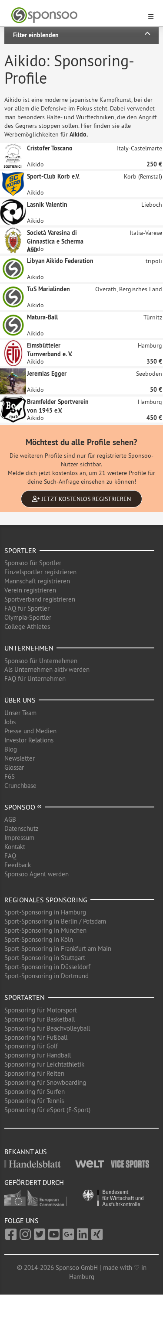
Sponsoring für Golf (31, 1046)
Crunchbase (20, 785)
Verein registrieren (30, 590)
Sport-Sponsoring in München (45, 930)
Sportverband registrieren (39, 599)
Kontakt (14, 847)
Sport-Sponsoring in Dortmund (46, 976)
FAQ (10, 856)
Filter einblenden (36, 35)
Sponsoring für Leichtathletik (44, 1064)
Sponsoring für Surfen (34, 1091)
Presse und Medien (30, 731)
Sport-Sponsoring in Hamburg (45, 912)
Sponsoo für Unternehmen (40, 661)
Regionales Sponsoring (45, 899)
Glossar (14, 767)
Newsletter (19, 758)
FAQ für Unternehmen (35, 678)
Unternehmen (28, 648)
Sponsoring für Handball (37, 1055)
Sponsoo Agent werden (36, 874)
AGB (10, 819)
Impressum (19, 837)
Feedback (17, 865)
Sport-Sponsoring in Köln (38, 939)
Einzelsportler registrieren (40, 572)
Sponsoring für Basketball (39, 1019)
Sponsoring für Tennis (34, 1100)
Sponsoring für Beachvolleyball (47, 1028)
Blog (10, 749)
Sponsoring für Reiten (34, 1073)
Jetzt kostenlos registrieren (85, 499)
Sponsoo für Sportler (32, 563)
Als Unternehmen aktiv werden (47, 669)
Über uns (20, 700)
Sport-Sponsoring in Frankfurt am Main (57, 948)
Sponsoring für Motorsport (40, 1010)
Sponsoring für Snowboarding (45, 1082)
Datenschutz (21, 828)
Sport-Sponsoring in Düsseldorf (47, 967)
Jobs (10, 722)
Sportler (20, 550)
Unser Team (20, 713)
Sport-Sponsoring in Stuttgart (44, 957)
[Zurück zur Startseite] (76, 15)
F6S (9, 776)
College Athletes (27, 626)
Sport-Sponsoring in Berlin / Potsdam (55, 921)
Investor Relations (28, 740)
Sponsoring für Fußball (35, 1037)
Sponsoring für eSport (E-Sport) (47, 1110)
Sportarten (24, 997)
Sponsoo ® (23, 807)
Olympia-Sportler (27, 617)
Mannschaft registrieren (37, 581)
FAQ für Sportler (27, 608)
